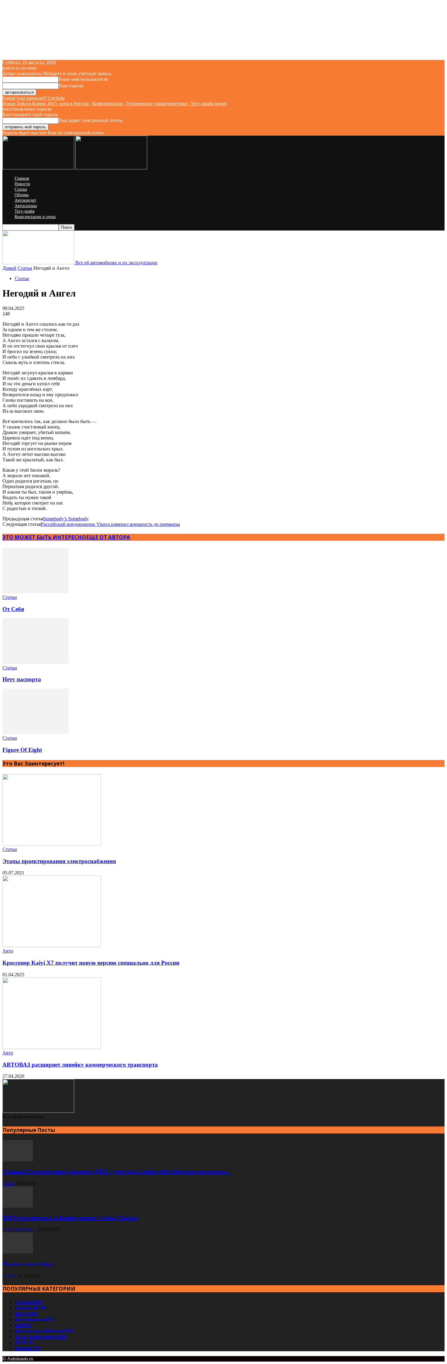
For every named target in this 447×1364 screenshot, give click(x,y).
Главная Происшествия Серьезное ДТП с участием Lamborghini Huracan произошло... (116, 1171)
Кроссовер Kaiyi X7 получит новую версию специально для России (90, 963)
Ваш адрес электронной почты (91, 120)
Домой (9, 268)
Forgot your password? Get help (33, 98)
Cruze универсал (19, 1229)
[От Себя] (35, 591)
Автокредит (25, 200)
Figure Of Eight (22, 750)
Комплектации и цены (35, 216)
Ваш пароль (71, 85)
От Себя (13, 609)
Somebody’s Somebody (66, 518)
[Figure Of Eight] (35, 732)
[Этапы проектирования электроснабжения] (51, 843)
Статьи (21, 189)
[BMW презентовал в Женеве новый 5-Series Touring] (17, 1206)
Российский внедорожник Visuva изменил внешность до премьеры (110, 524)
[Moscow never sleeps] (17, 1252)
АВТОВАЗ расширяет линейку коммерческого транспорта (80, 1064)
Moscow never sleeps (28, 1264)
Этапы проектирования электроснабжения (59, 861)
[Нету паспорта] (35, 662)
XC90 (8, 1183)
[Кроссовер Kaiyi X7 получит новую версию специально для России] (51, 945)
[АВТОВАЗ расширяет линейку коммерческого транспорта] (51, 1047)
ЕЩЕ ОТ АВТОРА (108, 537)
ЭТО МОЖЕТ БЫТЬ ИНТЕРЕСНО (44, 537)
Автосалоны (26, 205)
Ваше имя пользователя (83, 79)
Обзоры (22, 195)
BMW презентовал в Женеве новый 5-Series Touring (70, 1218)
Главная (22, 178)
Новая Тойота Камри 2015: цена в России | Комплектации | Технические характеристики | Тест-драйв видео (114, 103)
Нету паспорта (21, 679)
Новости (22, 184)
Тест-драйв (25, 211)
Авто (7, 950)
